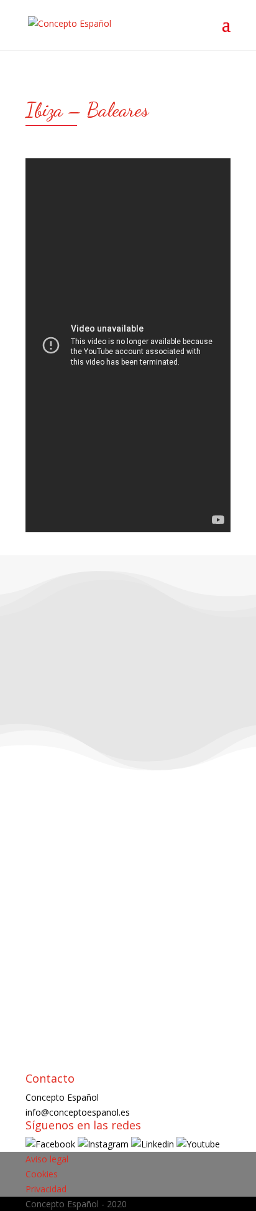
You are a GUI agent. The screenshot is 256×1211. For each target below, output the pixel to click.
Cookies (41, 1174)
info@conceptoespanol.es (77, 1112)
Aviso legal (46, 1159)
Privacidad (45, 1189)
